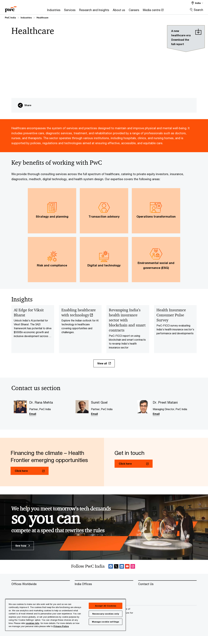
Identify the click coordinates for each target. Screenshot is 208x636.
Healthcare (42, 17)
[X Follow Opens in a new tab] (116, 567)
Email (32, 413)
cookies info (32, 623)
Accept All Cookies (105, 605)
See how (21, 545)
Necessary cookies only (105, 613)
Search (198, 10)
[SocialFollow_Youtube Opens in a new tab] (127, 567)
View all (102, 363)
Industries (26, 17)
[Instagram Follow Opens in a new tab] (132, 567)
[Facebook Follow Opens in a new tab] (110, 567)
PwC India (10, 17)
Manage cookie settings (105, 621)
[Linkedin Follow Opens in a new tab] (121, 567)
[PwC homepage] (11, 8)
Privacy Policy (61, 626)
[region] (65, 615)
